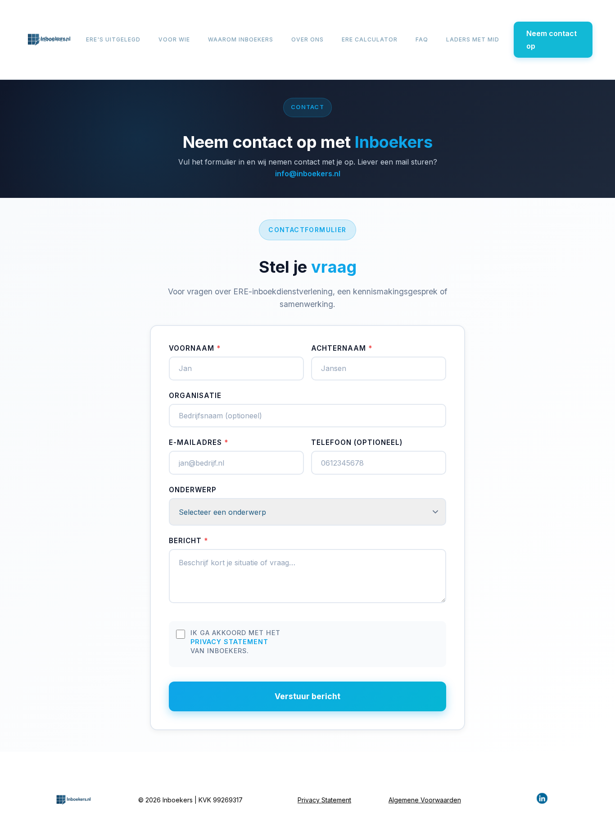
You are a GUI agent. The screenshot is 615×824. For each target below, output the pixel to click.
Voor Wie (174, 39)
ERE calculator (370, 39)
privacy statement (229, 641)
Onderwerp (193, 489)
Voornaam (195, 348)
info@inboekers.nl (307, 173)
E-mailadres (198, 442)
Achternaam (341, 348)
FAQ (422, 39)
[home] (49, 40)
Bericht (188, 540)
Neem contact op (551, 39)
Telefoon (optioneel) (356, 442)
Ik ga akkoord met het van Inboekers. (235, 642)
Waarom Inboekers (240, 39)
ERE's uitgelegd (113, 39)
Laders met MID (472, 39)
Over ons (307, 39)
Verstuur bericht (307, 696)
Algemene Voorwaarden (425, 800)
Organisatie (195, 395)
